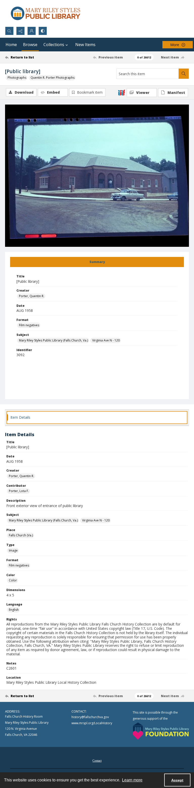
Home (11, 44)
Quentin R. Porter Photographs (53, 77)
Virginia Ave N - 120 (106, 340)
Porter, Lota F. (19, 491)
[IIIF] (121, 92)
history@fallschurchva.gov (90, 717)
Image (13, 550)
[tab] (97, 262)
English (14, 610)
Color (13, 580)
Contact (97, 760)
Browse (30, 44)
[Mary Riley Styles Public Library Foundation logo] (161, 731)
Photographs (17, 77)
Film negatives (29, 325)
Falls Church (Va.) (21, 535)
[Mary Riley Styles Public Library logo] (45, 13)
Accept (177, 780)
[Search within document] (184, 74)
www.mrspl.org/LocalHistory (91, 723)
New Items (85, 44)
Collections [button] (53, 44)
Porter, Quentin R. (31, 296)
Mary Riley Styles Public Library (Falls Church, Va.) (53, 340)
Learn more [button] (132, 780)
